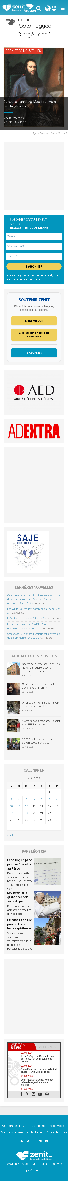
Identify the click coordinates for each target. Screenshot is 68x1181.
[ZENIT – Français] (19, 7)
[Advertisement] (34, 176)
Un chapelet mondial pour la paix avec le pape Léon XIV (40, 704)
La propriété (38, 1126)
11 (18, 806)
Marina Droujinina (15, 122)
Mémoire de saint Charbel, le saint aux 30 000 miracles (41, 722)
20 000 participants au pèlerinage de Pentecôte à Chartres (41, 741)
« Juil (10, 835)
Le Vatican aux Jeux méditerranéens (27, 618)
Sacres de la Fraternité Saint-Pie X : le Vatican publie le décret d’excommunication (41, 668)
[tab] (21, 1046)
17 (11, 813)
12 (26, 806)
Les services (56, 1126)
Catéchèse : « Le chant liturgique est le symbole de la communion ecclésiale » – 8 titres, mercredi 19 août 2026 (33, 599)
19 (26, 813)
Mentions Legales (12, 1132)
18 (18, 813)
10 (11, 806)
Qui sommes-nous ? (15, 1126)
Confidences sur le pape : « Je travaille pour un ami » (38, 686)
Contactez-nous (57, 1132)
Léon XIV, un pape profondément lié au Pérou (19, 864)
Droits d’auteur (35, 1132)
